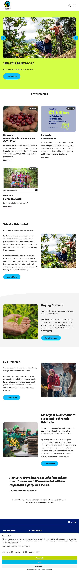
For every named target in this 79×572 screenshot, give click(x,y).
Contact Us (36, 530)
